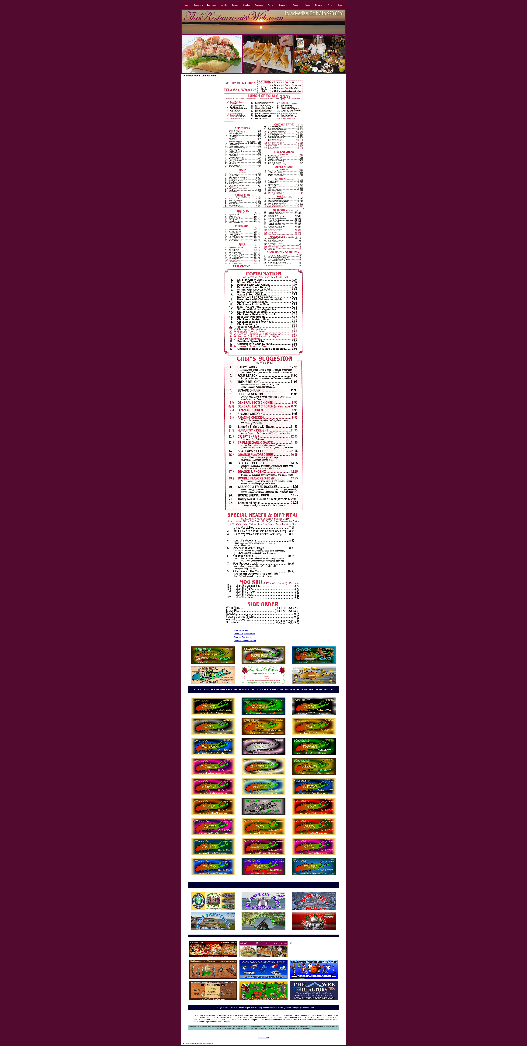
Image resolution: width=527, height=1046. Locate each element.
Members (295, 5)
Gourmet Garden (241, 630)
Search (340, 5)
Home (186, 5)
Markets (224, 5)
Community (283, 5)
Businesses (211, 5)
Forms (330, 5)
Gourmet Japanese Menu (244, 634)
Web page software (189, 1043)
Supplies (246, 5)
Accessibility (263, 1037)
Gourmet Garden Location (245, 641)
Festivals (271, 5)
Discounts (318, 5)
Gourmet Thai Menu (242, 637)
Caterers (235, 5)
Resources (259, 5)
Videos (307, 5)
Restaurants (198, 5)
